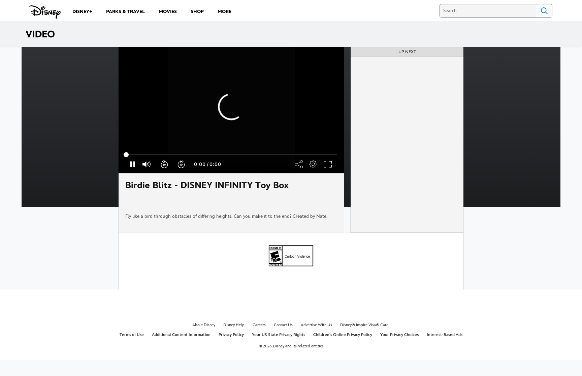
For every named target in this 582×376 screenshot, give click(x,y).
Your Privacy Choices (399, 334)
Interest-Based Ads (444, 334)
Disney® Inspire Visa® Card (364, 325)
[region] (231, 110)
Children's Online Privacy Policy (342, 334)
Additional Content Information (181, 334)
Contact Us (283, 325)
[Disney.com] (45, 12)
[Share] (317, 189)
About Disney (203, 325)
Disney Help (234, 325)
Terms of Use (132, 334)
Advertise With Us (316, 325)
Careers (259, 325)
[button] (164, 164)
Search (544, 11)
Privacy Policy (231, 334)
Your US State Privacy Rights (278, 334)
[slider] (231, 155)
